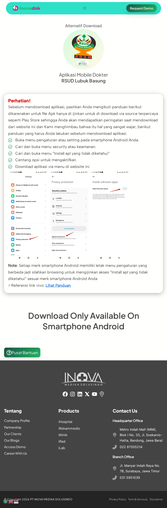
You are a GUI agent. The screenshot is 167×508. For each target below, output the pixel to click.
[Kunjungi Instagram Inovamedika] (72, 394)
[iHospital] (83, 421)
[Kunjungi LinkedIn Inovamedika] (79, 394)
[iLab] (83, 448)
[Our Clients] (29, 434)
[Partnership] (29, 427)
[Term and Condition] (138, 499)
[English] (11, 501)
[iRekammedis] (83, 428)
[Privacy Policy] (117, 499)
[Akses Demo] (29, 447)
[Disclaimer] (156, 499)
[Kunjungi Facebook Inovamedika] (65, 394)
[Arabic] (5, 501)
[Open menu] (84, 8)
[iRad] (83, 441)
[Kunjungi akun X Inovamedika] (87, 394)
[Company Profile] (29, 420)
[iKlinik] (83, 435)
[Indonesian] (16, 501)
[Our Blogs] (29, 440)
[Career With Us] (29, 453)
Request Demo (141, 8)
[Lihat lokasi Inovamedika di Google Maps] (101, 394)
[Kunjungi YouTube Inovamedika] (94, 394)
